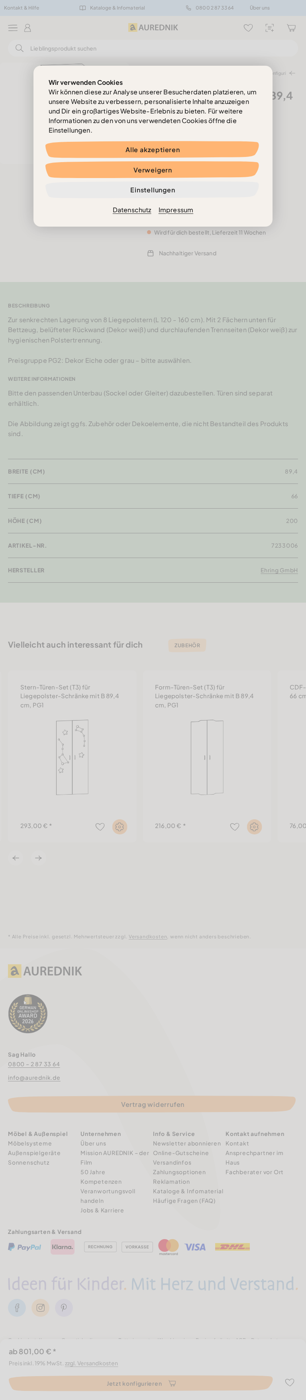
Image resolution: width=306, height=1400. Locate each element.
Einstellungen (152, 190)
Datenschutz (132, 210)
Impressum (176, 210)
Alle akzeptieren (153, 149)
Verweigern (152, 170)
